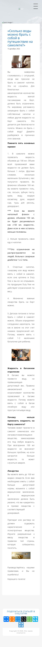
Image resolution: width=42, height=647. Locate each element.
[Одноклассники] (12, 619)
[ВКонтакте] (6, 619)
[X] (23, 619)
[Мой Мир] (18, 619)
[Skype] (35, 619)
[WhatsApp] (29, 619)
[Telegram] (21, 624)
